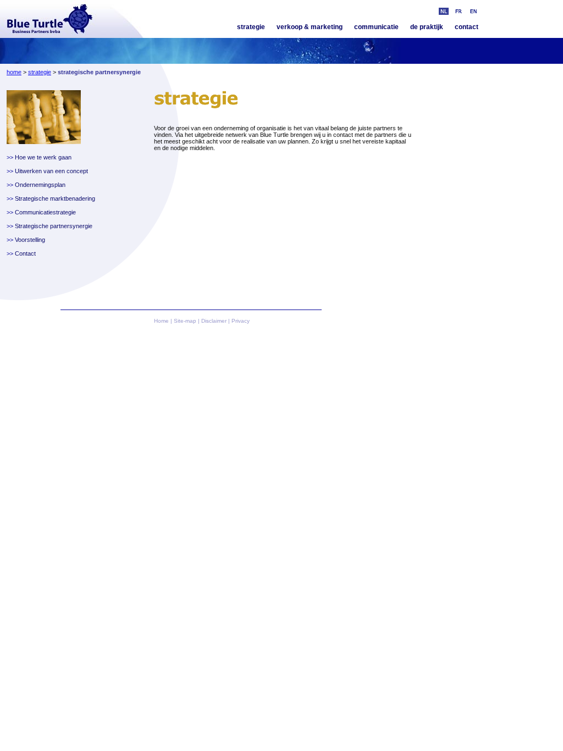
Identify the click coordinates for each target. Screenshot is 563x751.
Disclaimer (214, 321)
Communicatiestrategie (45, 212)
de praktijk (426, 27)
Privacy (240, 321)
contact (466, 27)
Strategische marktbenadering (55, 198)
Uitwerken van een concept (51, 171)
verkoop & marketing (310, 27)
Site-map (185, 321)
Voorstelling (30, 239)
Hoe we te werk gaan (43, 157)
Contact (25, 253)
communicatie (376, 27)
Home (161, 321)
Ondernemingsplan (40, 184)
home (14, 72)
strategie (251, 27)
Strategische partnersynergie (53, 226)
